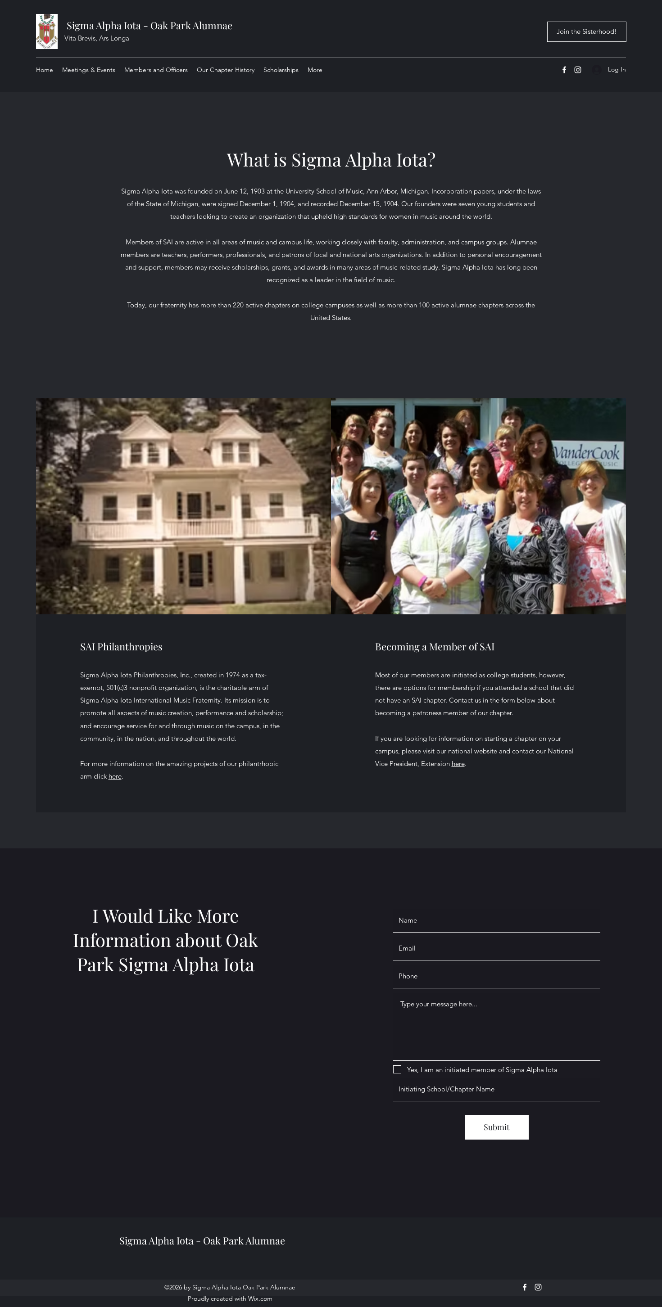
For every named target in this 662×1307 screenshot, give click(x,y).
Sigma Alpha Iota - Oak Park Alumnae (149, 25)
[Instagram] (577, 69)
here (115, 776)
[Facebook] (564, 69)
